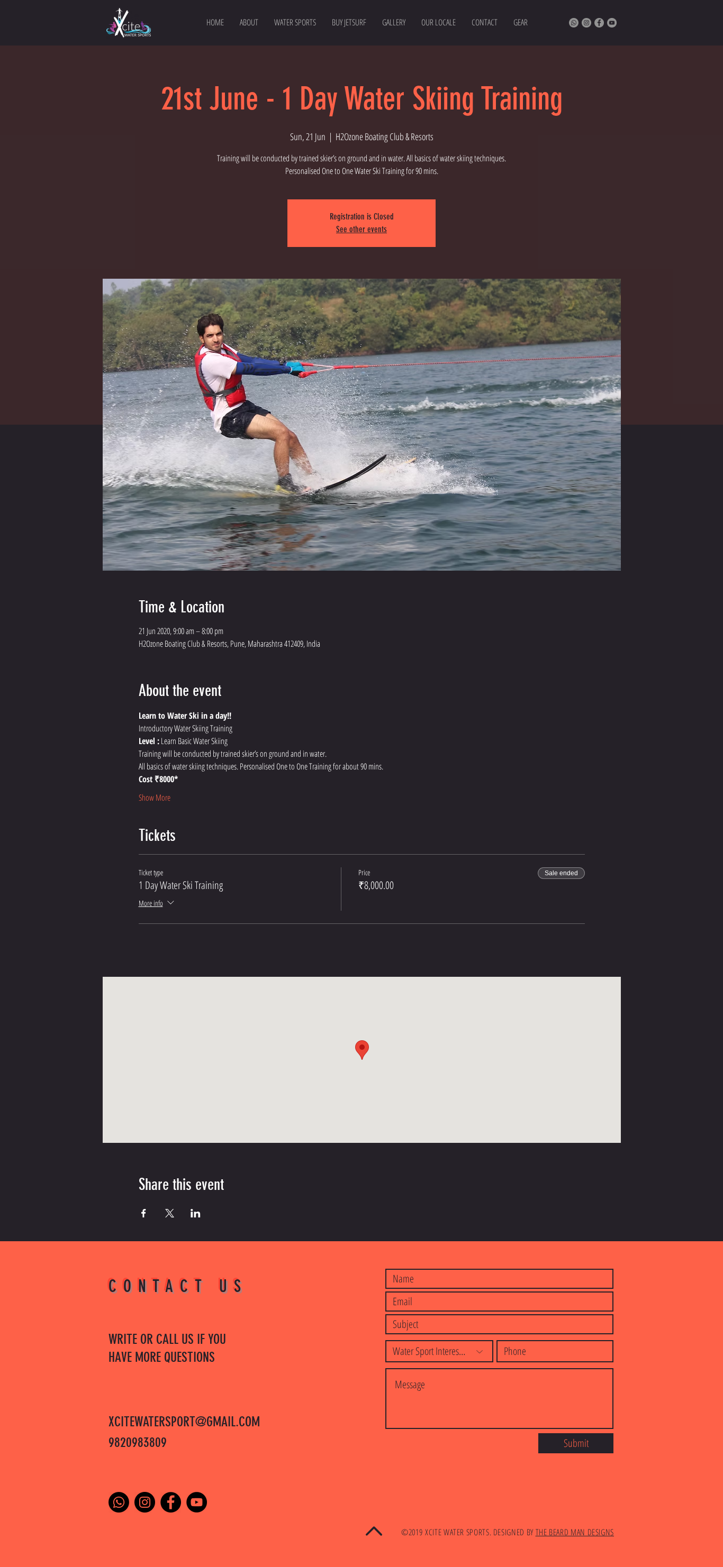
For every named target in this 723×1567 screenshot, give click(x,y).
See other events (361, 229)
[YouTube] (612, 23)
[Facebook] (599, 23)
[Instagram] (586, 23)
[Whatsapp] (574, 23)
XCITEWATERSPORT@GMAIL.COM (184, 1422)
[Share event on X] (170, 1213)
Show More (154, 797)
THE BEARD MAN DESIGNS (575, 1532)
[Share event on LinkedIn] (196, 1213)
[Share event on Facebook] (144, 1213)
